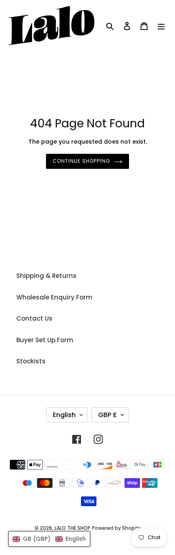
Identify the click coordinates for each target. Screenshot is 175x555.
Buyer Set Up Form (44, 340)
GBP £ (107, 415)
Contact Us (34, 318)
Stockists (31, 361)
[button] (49, 538)
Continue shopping (81, 160)
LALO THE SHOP (72, 527)
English (64, 415)
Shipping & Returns (46, 275)
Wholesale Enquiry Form (54, 297)
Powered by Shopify (116, 527)
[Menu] (161, 26)
